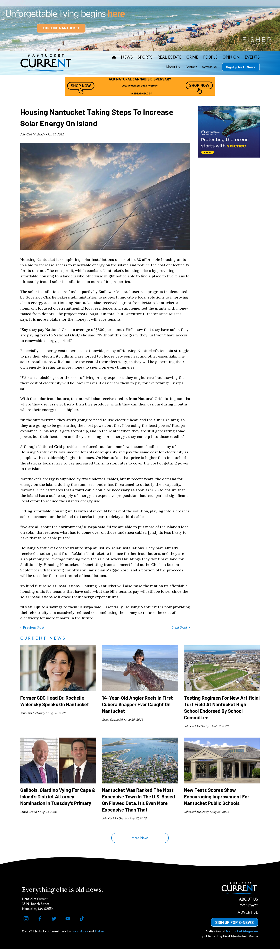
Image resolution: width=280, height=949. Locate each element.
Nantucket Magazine (242, 931)
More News (140, 837)
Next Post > (181, 627)
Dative (99, 931)
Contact (191, 67)
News (127, 57)
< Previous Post (32, 627)
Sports (145, 57)
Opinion (231, 57)
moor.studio (80, 931)
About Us (172, 67)
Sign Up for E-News (240, 67)
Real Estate (169, 57)
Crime (192, 57)
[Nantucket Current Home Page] (46, 63)
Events (252, 57)
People (210, 57)
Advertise (209, 67)
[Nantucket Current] (234, 888)
